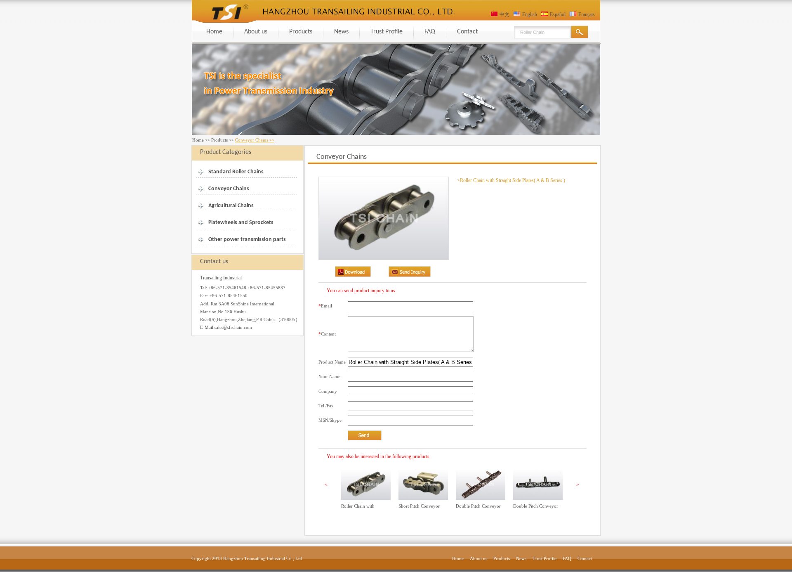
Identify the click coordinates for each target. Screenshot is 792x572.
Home (214, 31)
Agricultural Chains (231, 206)
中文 (504, 14)
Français (586, 14)
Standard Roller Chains (236, 172)
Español (558, 14)
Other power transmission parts (247, 239)
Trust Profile (386, 31)
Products (300, 31)
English (529, 14)
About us (255, 31)
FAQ (429, 31)
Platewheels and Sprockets (240, 223)
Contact (467, 31)
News (341, 31)
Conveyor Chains (228, 189)
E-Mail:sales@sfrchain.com (226, 327)
